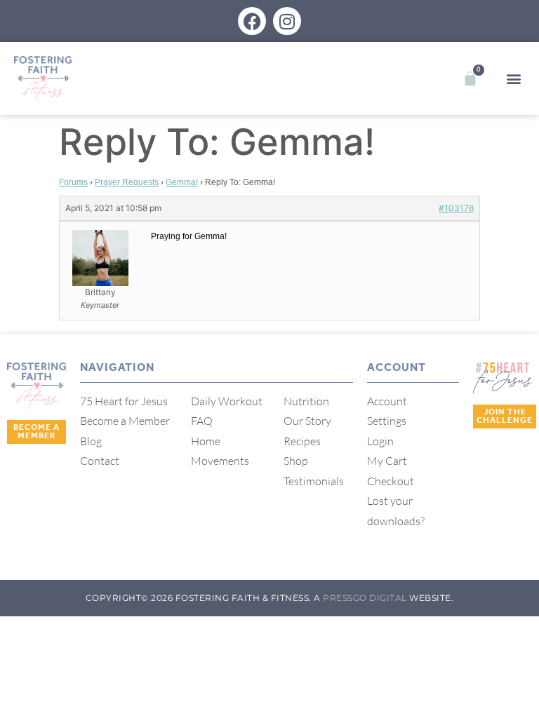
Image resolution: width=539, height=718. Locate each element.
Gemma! (182, 182)
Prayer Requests (127, 182)
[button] (513, 78)
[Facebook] (252, 21)
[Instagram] (287, 21)
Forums (73, 182)
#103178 (456, 208)
